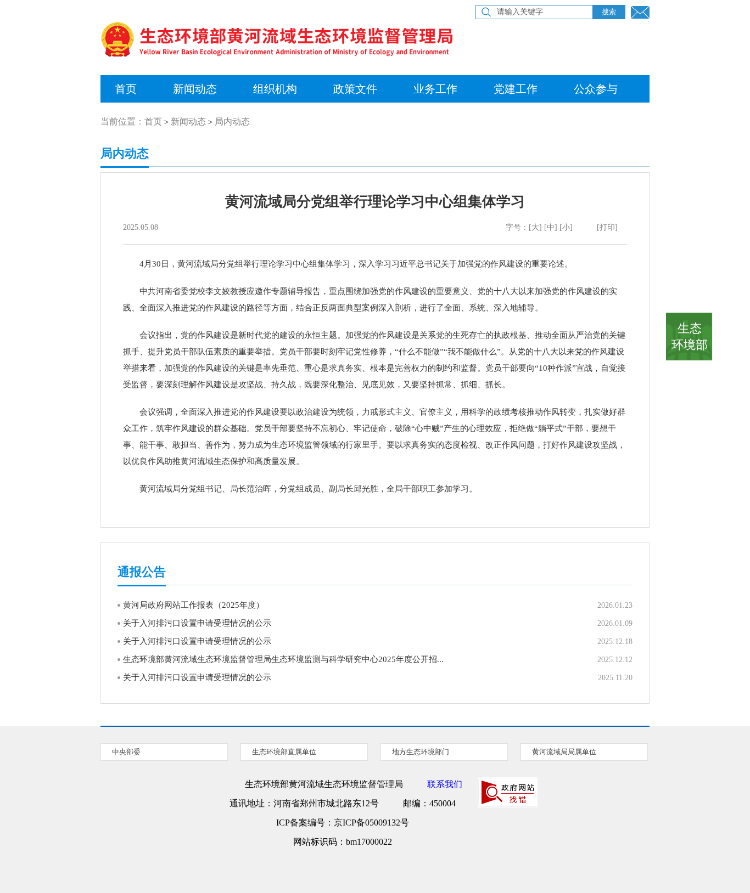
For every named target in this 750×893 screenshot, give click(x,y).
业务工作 (435, 89)
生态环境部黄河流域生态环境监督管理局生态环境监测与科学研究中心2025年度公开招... (283, 659)
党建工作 (516, 89)
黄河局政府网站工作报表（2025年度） (193, 605)
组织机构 (275, 89)
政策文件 (355, 89)
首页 (126, 89)
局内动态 (232, 121)
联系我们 (444, 784)
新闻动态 (195, 89)
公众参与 (596, 89)
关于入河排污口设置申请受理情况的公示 (197, 623)
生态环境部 (689, 336)
